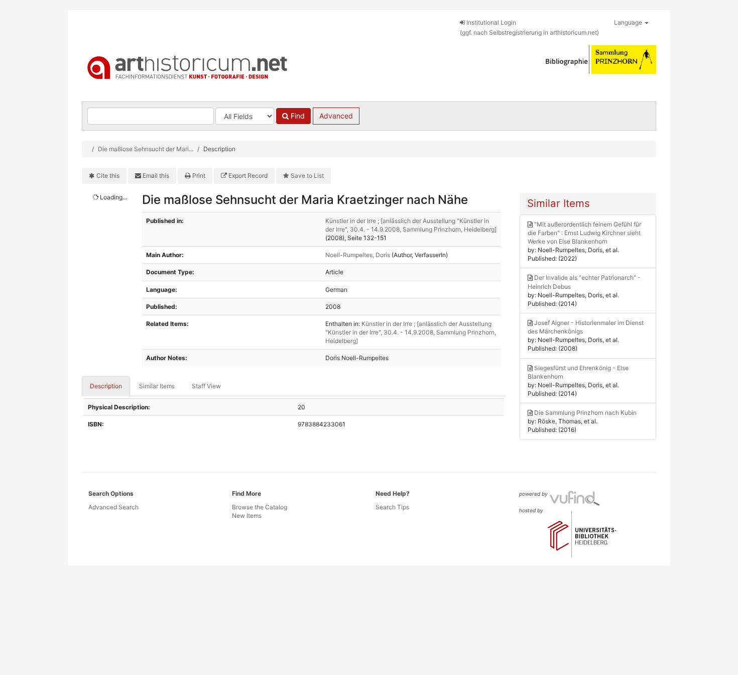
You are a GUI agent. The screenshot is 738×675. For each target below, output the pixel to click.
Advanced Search (113, 507)
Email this (156, 175)
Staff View (206, 386)
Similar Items (157, 386)
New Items (247, 515)
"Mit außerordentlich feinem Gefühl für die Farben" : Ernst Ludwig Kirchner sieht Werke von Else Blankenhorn (584, 232)
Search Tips (392, 507)
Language (629, 22)
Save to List (307, 175)
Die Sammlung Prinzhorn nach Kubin (585, 412)
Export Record (248, 175)
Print (198, 175)
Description (106, 386)
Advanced (336, 115)
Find (297, 115)
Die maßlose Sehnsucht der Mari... (145, 149)
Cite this (107, 175)
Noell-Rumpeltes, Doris (357, 255)
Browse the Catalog (259, 507)
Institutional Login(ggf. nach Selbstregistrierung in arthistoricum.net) (529, 27)
